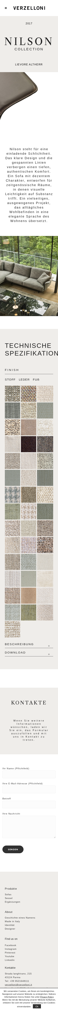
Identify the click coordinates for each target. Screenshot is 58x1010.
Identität (10, 925)
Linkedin (10, 960)
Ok (37, 1006)
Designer (10, 928)
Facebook (10, 945)
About (9, 912)
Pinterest (10, 952)
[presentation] (12, 378)
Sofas (8, 894)
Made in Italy (12, 921)
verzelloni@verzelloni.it (18, 984)
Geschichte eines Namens (20, 917)
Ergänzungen (12, 902)
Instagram (11, 949)
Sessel (9, 898)
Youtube (9, 956)
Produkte (11, 888)
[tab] (12, 378)
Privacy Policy (47, 997)
